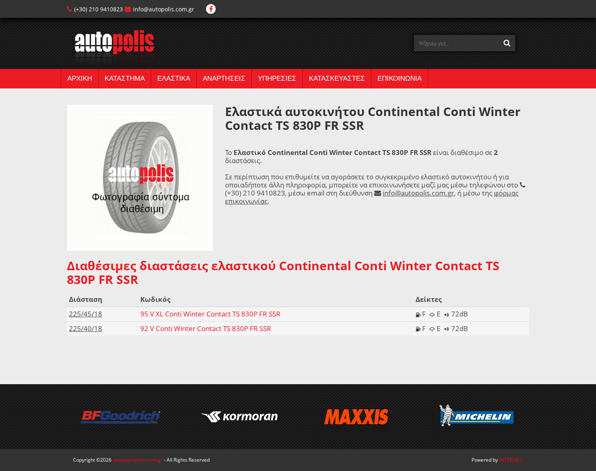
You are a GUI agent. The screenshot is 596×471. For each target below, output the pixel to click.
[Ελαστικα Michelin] (476, 416)
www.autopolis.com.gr (138, 459)
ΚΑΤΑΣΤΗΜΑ (125, 78)
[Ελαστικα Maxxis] (357, 416)
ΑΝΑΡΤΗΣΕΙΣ (224, 78)
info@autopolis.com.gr (163, 9)
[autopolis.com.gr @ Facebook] (211, 9)
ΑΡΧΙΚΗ (79, 78)
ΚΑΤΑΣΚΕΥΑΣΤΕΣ (337, 78)
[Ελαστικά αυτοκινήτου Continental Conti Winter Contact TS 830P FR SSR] (140, 177)
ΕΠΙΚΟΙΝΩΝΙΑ (399, 78)
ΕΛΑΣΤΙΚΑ (173, 78)
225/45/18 (85, 313)
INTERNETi (511, 459)
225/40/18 (85, 328)
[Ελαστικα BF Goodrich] (120, 416)
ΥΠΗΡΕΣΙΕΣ (277, 78)
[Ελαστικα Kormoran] (239, 416)
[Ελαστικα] (110, 47)
